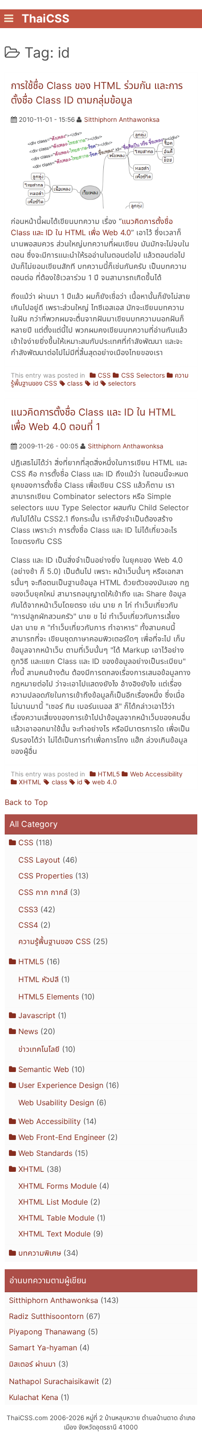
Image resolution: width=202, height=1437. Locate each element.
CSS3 (28, 909)
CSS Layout (39, 859)
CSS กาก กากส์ (43, 892)
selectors (122, 383)
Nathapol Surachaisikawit (54, 1381)
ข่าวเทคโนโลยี (39, 1049)
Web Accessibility (156, 774)
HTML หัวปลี (38, 979)
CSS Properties (45, 875)
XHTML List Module (53, 1201)
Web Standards (45, 1153)
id (95, 383)
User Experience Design (60, 1085)
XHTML (30, 782)
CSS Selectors (142, 375)
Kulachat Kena (33, 1397)
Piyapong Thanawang (47, 1331)
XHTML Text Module (54, 1233)
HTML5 (109, 774)
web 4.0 (104, 782)
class (75, 383)
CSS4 (28, 925)
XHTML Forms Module (57, 1186)
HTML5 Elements (48, 996)
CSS (104, 375)
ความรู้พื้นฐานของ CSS (54, 941)
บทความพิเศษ (39, 1253)
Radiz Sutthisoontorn (46, 1316)
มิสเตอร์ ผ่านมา (32, 1364)
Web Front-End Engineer (61, 1137)
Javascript (36, 1015)
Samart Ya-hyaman (43, 1347)
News (28, 1031)
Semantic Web (43, 1069)
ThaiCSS (46, 18)
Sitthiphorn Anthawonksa (122, 119)
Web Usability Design (56, 1102)
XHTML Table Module (56, 1217)
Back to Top (26, 802)
